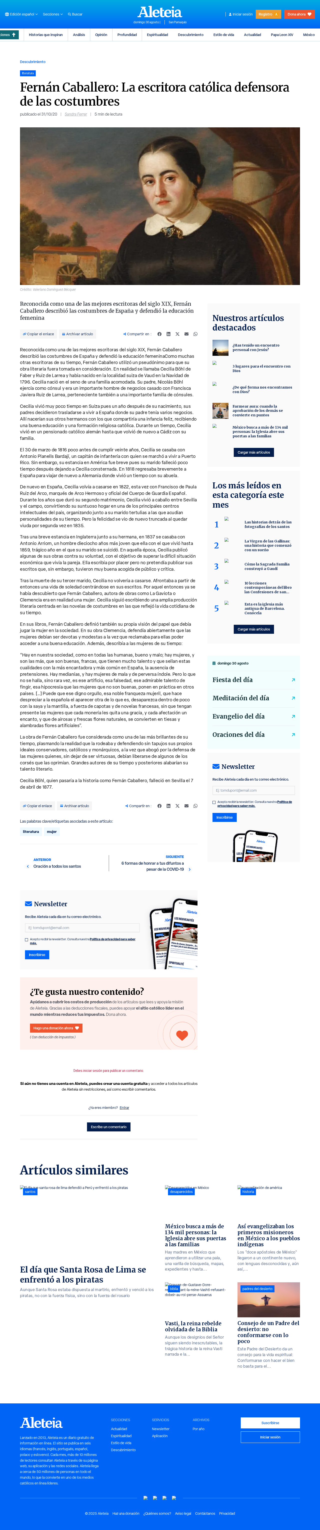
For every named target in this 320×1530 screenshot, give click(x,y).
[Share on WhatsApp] (196, 334)
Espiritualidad (157, 34)
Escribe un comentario (108, 1126)
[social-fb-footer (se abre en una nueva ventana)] (155, 1498)
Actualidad (252, 34)
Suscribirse (270, 1422)
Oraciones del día (238, 735)
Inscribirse (37, 954)
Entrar (124, 1107)
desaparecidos (181, 1191)
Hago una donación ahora (53, 1028)
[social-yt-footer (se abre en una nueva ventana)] (146, 1498)
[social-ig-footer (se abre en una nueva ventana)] (174, 1498)
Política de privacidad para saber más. (255, 804)
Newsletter (161, 1429)
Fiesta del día (232, 680)
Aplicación (160, 1436)
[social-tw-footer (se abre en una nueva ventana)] (164, 1498)
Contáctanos (205, 1513)
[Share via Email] (186, 334)
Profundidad (127, 34)
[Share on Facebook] (160, 334)
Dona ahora (297, 14)
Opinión (101, 34)
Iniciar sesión (243, 14)
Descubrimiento (191, 34)
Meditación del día (240, 698)
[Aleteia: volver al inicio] (160, 11)
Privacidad (227, 1513)
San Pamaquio (178, 22)
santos (30, 1191)
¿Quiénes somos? (157, 1513)
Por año (198, 1429)
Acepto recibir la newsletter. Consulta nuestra (83, 941)
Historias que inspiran (46, 34)
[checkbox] (26, 939)
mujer (52, 831)
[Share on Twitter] (178, 334)
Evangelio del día (238, 716)
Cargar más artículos (254, 452)
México (309, 34)
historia (248, 1191)
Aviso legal (183, 1513)
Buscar (77, 14)
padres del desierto (257, 1289)
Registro (265, 14)
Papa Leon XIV (282, 34)
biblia (174, 1289)
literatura (31, 831)
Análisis (79, 34)
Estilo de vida (224, 34)
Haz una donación (126, 1513)
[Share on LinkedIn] (168, 334)
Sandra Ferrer (76, 114)
